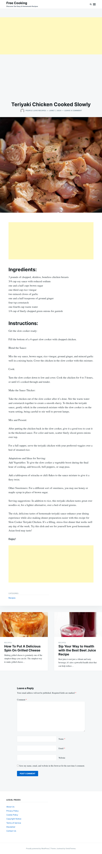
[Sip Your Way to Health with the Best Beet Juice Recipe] (78, 624)
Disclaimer (10, 827)
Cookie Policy (12, 815)
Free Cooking (16, 3)
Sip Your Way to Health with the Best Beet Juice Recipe (77, 650)
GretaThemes (71, 848)
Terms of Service (13, 823)
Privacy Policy (12, 811)
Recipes (11, 598)
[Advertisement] (51, 35)
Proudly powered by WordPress (38, 848)
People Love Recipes (36, 111)
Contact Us (11, 831)
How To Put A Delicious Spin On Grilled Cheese (22, 648)
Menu (94, 4)
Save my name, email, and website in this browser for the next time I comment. (52, 765)
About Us (10, 807)
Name (62, 738)
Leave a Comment (73, 111)
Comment (22, 699)
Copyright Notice (13, 819)
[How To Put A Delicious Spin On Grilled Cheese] (24, 624)
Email (62, 748)
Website (62, 757)
